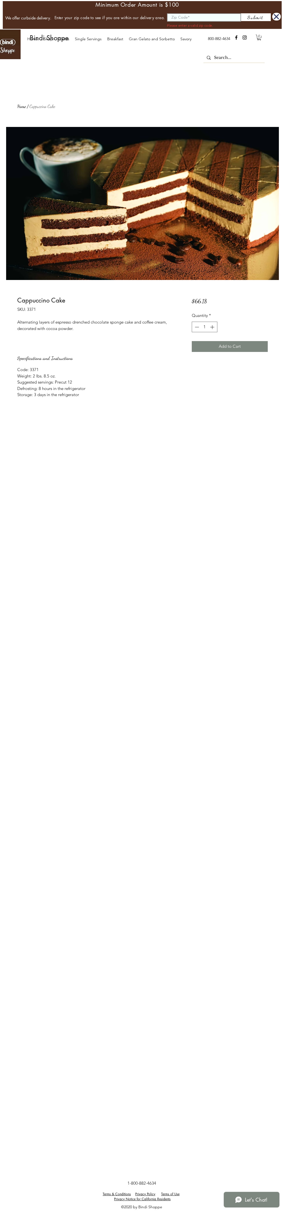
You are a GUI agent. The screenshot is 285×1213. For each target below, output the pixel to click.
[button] (64, 39)
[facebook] (236, 37)
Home (21, 106)
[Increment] (213, 327)
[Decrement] (196, 327)
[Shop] (276, 17)
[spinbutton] (204, 327)
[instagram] (244, 37)
